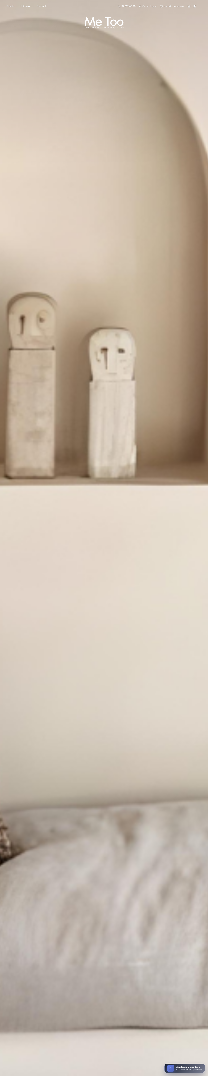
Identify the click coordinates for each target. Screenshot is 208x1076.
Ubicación (25, 6)
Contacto (42, 6)
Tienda (10, 6)
